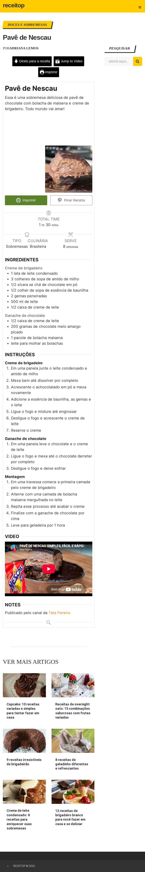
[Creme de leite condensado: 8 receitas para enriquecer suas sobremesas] (24, 792)
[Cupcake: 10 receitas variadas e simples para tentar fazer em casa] (24, 685)
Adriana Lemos (24, 48)
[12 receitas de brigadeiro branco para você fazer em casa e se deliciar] (73, 792)
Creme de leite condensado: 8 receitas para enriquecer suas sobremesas (19, 819)
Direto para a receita (34, 61)
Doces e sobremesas (27, 25)
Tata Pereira (59, 613)
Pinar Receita (74, 200)
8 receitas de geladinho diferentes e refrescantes (71, 764)
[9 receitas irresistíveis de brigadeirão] (24, 741)
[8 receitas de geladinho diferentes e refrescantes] (73, 741)
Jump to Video (71, 61)
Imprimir (50, 72)
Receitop (13, 5)
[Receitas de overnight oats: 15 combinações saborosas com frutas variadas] (73, 685)
